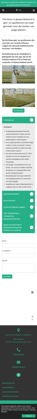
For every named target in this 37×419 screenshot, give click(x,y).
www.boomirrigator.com (10, 396)
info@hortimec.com (18, 367)
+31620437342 (18, 354)
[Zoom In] (32, 316)
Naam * (4, 241)
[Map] (18, 306)
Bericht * (5, 261)
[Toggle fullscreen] (32, 292)
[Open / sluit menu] (33, 10)
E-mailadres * (6, 251)
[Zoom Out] (32, 319)
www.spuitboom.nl (8, 387)
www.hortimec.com (8, 383)
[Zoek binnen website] (3, 10)
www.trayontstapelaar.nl (10, 392)
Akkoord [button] (28, 416)
